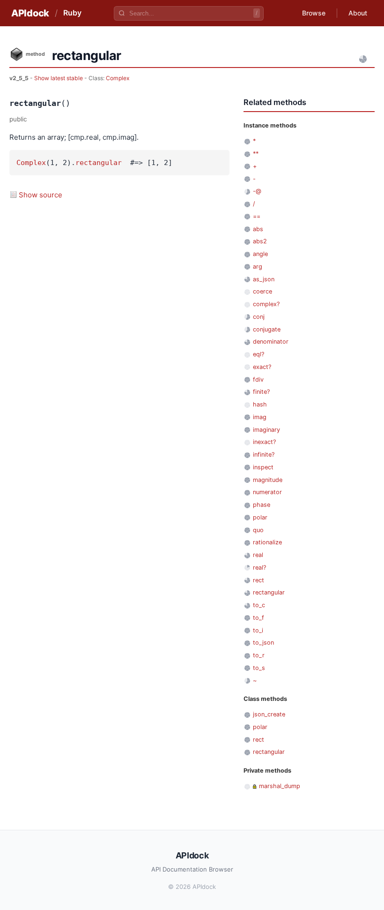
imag (259, 417)
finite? (261, 391)
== (256, 216)
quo (258, 530)
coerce (262, 291)
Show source (40, 194)
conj (259, 316)
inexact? (264, 441)
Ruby (72, 12)
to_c (259, 605)
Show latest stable (59, 78)
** (255, 153)
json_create (269, 714)
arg (257, 266)
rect (258, 580)
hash (260, 404)
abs (258, 229)
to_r (259, 655)
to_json (263, 642)
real (258, 554)
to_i (258, 630)
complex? (266, 304)
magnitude (267, 479)
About (357, 13)
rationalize (267, 542)
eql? (258, 354)
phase (261, 504)
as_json (263, 279)
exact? (262, 366)
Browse (313, 13)
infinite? (263, 454)
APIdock (30, 13)
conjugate (267, 329)
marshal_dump (279, 786)
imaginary (266, 429)
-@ (257, 191)
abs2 (260, 241)
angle (260, 253)
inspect (263, 467)
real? (259, 567)
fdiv (258, 379)
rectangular (98, 162)
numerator (267, 492)
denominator (270, 341)
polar (260, 517)
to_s (259, 667)
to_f (258, 617)
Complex (118, 78)
